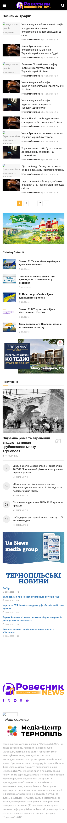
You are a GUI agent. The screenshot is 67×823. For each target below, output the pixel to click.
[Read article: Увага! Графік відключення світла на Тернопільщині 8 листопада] (11, 137)
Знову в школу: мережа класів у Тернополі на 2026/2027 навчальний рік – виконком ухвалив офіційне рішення (38, 469)
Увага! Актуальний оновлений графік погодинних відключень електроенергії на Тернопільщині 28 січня (42, 29)
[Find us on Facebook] (3, 700)
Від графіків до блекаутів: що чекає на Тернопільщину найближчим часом (42, 167)
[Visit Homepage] (33, 5)
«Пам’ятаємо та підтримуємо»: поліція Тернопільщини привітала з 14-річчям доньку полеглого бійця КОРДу (37, 487)
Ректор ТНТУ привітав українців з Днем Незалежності (39, 262)
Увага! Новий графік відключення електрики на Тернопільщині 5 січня (41, 120)
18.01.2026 (48, 57)
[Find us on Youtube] (27, 700)
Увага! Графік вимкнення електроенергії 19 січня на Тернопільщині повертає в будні (39, 49)
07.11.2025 (48, 141)
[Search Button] (62, 5)
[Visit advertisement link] (33, 228)
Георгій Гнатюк (32, 39)
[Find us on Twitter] (9, 700)
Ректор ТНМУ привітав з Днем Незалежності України (37, 310)
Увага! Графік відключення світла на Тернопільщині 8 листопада (42, 135)
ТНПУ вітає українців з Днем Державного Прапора (36, 295)
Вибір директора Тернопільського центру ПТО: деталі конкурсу (38, 518)
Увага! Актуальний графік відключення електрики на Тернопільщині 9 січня (36, 103)
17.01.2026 (48, 76)
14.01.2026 (48, 94)
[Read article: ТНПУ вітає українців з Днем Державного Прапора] (9, 297)
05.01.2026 (48, 126)
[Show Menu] (4, 5)
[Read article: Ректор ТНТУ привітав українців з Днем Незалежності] (9, 264)
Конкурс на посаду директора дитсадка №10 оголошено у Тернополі (37, 279)
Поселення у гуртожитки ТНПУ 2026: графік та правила (38, 503)
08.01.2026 (48, 112)
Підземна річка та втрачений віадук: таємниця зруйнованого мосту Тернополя (26, 444)
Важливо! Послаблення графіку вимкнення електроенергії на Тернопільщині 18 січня (39, 67)
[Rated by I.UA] (10, 714)
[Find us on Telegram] (15, 700)
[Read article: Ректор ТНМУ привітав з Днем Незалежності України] (9, 312)
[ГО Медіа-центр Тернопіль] (33, 727)
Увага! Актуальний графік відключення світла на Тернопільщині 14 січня (42, 85)
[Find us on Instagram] (21, 700)
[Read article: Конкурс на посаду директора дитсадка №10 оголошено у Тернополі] (9, 279)
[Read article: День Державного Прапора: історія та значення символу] (9, 327)
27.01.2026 (48, 39)
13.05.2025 (48, 192)
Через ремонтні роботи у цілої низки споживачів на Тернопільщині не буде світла (42, 184)
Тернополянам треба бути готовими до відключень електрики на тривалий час (41, 151)
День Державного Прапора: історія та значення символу (40, 325)
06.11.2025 (48, 160)
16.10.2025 (48, 174)
